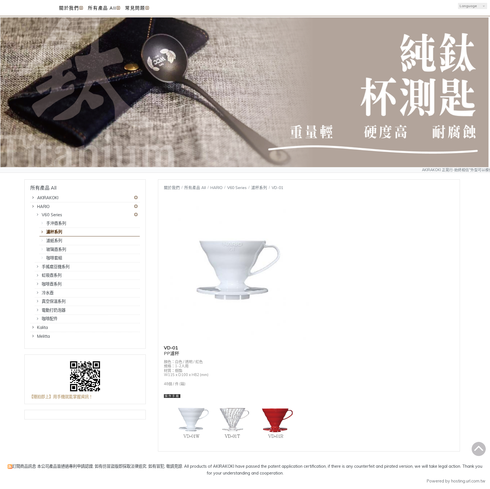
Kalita (42, 327)
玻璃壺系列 (56, 249)
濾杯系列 (54, 231)
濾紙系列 (54, 240)
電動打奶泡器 (54, 310)
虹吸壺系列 (52, 275)
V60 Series (52, 214)
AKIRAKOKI (47, 197)
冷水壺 (48, 292)
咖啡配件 (50, 318)
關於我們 (172, 187)
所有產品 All (195, 187)
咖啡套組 (54, 258)
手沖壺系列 (56, 223)
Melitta (43, 336)
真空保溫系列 (54, 301)
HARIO (43, 206)
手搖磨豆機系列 (55, 266)
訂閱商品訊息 (24, 466)
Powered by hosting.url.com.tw (456, 481)
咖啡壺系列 (52, 284)
